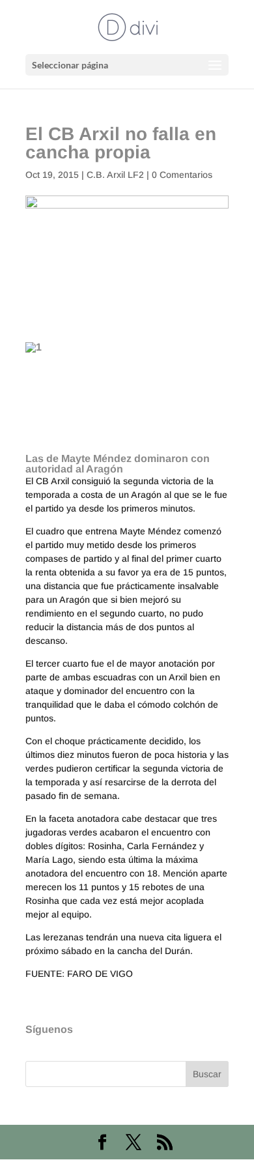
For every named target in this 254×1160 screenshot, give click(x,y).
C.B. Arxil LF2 (115, 174)
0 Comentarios (182, 174)
